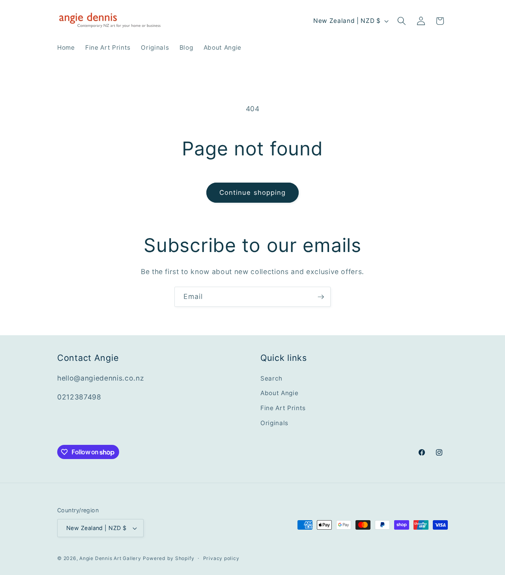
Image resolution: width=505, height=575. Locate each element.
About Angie (279, 393)
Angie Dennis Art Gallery (110, 558)
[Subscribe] (320, 297)
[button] (401, 20)
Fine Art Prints (283, 408)
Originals (274, 423)
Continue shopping (252, 192)
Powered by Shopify (168, 558)
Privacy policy (221, 558)
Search (271, 378)
